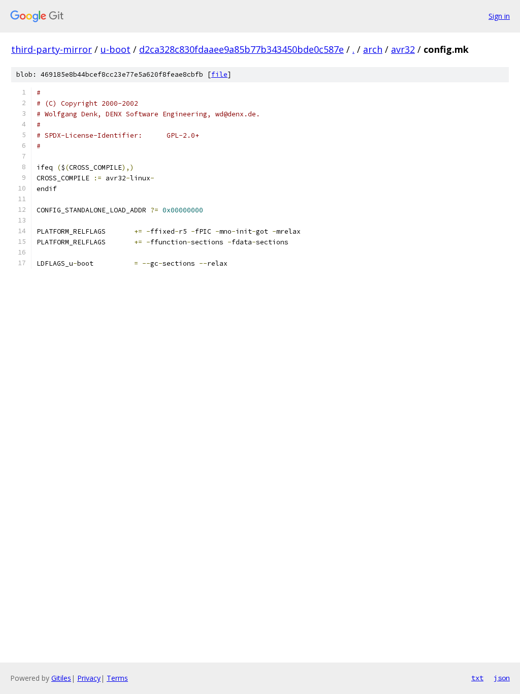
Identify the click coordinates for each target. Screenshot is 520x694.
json (502, 677)
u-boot (116, 49)
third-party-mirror (51, 49)
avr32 (403, 49)
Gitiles (61, 678)
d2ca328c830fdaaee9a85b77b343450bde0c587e (241, 49)
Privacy (89, 678)
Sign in (499, 16)
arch (372, 49)
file (219, 74)
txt (477, 677)
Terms (117, 678)
